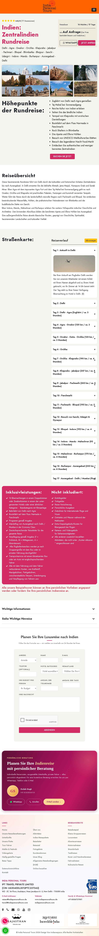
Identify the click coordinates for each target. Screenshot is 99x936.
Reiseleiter (37, 841)
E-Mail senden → (54, 801)
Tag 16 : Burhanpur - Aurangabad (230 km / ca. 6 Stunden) (74, 468)
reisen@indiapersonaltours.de (14, 899)
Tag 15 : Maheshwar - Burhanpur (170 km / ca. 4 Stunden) (73, 455)
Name (43, 655)
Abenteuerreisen (75, 841)
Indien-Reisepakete (41, 837)
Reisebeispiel (73, 830)
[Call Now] (5, 921)
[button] (94, 10)
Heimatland (68, 666)
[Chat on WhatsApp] (5, 930)
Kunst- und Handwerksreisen (79, 857)
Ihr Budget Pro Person (26, 682)
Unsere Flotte (7, 841)
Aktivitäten (37, 833)
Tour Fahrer (7, 845)
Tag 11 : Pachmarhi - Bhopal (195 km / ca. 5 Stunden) (74, 406)
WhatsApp (17, 801)
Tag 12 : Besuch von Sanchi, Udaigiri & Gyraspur (71, 418)
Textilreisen (72, 853)
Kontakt (5, 872)
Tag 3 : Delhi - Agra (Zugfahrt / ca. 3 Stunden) (70, 314)
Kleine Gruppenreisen (77, 833)
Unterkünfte (6, 837)
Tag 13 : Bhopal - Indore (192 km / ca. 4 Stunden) (72, 431)
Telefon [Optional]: (24, 668)
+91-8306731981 (75, 899)
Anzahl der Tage (70, 680)
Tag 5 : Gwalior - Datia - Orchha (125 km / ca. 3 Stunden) (73, 339)
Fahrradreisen (73, 861)
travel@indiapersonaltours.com (15, 902)
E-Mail (65, 655)
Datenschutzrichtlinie (10, 868)
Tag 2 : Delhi (59, 303)
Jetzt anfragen (88, 42)
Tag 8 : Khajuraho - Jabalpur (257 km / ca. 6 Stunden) (74, 372)
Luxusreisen (72, 837)
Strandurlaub (73, 849)
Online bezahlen (40, 868)
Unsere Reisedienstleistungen (14, 833)
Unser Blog (37, 857)
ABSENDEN (49, 730)
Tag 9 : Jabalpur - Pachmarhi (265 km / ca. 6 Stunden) (74, 385)
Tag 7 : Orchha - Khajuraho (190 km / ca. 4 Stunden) (73, 360)
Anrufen (35, 801)
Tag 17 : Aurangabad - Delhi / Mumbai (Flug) (74, 478)
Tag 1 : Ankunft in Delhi (64, 250)
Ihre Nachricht (26, 694)
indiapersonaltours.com (45, 902)
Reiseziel (36, 845)
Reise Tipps (6, 861)
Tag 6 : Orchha (60, 349)
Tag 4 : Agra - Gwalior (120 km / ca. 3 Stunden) (71, 326)
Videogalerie (7, 853)
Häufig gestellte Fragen (11, 857)
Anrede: (22, 655)
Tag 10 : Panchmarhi (62, 395)
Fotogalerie (37, 849)
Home (4, 830)
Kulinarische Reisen (76, 864)
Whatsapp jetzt (71, 42)
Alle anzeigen (91, 240)
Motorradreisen (74, 845)
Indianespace (56, 932)
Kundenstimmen (39, 853)
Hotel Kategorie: (49, 666)
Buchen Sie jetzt (62, 156)
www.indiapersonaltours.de (46, 899)
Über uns (36, 830)
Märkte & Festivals (9, 849)
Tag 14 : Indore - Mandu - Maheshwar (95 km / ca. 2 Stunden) (73, 443)
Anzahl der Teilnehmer (46, 682)
